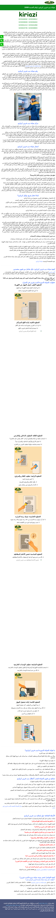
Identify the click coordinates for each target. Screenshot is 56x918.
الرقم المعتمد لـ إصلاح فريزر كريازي (45, 869)
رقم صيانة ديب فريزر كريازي (38, 882)
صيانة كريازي (39, 261)
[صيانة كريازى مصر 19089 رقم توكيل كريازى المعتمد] (49, 2)
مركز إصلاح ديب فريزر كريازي (33, 66)
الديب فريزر (52, 272)
